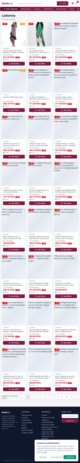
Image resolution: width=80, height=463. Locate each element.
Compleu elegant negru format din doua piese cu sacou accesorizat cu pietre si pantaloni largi (65, 100)
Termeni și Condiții (48, 418)
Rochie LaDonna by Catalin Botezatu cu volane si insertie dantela (13, 52)
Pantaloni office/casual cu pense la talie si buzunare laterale (64, 238)
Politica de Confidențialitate (47, 421)
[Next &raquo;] (76, 397)
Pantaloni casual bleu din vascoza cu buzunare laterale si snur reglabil (13, 331)
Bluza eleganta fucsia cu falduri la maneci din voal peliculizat (12, 238)
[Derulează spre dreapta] (78, 9)
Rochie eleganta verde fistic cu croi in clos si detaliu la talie (40, 377)
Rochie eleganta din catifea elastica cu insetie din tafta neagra (38, 285)
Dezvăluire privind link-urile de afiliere (50, 428)
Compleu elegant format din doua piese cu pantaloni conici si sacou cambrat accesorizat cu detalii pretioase (13, 379)
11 (72, 397)
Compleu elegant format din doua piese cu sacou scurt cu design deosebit (65, 52)
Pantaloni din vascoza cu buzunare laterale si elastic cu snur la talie (13, 285)
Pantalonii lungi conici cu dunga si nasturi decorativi (38, 144)
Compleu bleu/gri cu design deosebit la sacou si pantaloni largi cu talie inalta (65, 145)
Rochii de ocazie (27, 430)
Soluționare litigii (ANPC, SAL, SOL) (48, 433)
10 (67, 397)
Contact (44, 415)
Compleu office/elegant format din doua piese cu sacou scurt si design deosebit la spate (66, 192)
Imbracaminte (26, 9)
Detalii (45, 452)
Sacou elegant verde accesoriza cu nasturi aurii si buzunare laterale (39, 52)
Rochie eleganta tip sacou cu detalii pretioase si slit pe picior (65, 378)
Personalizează (56, 457)
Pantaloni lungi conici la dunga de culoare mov (11, 144)
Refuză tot (43, 457)
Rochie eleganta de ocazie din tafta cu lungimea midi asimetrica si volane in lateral (65, 331)
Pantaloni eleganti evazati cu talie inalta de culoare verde (39, 237)
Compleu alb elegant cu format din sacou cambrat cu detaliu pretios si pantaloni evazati (39, 100)
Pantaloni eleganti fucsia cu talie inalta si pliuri (39, 191)
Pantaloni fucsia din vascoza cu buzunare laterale (13, 191)
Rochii (72, 9)
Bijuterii (24, 428)
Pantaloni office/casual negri (13, 97)
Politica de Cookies (48, 425)
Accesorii (37, 9)
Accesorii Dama (61, 9)
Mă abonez (70, 421)
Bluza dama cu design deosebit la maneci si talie (64, 284)
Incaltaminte (48, 9)
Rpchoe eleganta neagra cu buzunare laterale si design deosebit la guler (38, 331)
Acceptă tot (70, 457)
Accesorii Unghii (27, 433)
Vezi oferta (15, 64)
